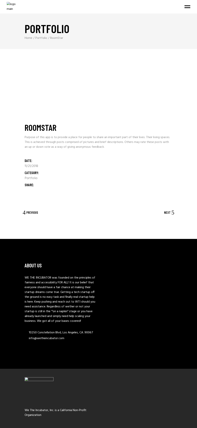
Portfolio (31, 178)
